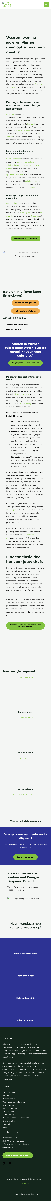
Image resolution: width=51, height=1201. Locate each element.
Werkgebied (7, 1124)
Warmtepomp (25, 752)
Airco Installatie (9, 1112)
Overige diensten (14, 329)
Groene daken (25, 789)
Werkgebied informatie (17, 324)
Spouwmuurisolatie (14, 175)
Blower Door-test (21, 394)
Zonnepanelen (25, 712)
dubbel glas (25, 213)
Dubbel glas (11, 203)
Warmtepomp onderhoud (13, 1102)
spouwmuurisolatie (25, 162)
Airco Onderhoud (9, 1108)
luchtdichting (26, 404)
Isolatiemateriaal (13, 159)
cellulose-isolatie (13, 165)
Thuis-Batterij (8, 1115)
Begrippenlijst (8, 1121)
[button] (25, 324)
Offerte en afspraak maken (17, 1155)
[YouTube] (9, 1164)
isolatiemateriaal (23, 130)
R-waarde (39, 84)
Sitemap (25, 1184)
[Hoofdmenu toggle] (46, 4)
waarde (14, 87)
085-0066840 (8, 1147)
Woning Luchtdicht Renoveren (15, 1118)
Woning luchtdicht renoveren (25, 821)
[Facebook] (3, 1164)
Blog (4, 1127)
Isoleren (5, 1096)
